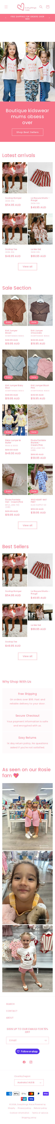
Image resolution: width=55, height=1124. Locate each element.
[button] (6, 7)
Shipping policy (29, 1117)
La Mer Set (36, 249)
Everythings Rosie (25, 1104)
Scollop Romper (13, 198)
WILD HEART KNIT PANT (39, 500)
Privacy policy (24, 1108)
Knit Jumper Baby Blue (14, 386)
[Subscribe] (45, 1040)
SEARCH (10, 1004)
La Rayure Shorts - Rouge (40, 199)
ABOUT (10, 1017)
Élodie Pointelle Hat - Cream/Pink (14, 500)
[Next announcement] (49, 17)
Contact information (19, 1113)
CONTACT (11, 1010)
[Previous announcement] (5, 17)
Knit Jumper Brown (11, 331)
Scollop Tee (11, 249)
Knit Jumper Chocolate (37, 331)
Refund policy (40, 1108)
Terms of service (40, 1113)
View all (27, 266)
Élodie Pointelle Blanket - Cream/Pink (38, 442)
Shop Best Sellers (27, 132)
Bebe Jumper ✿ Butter (13, 441)
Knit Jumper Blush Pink (40, 386)
